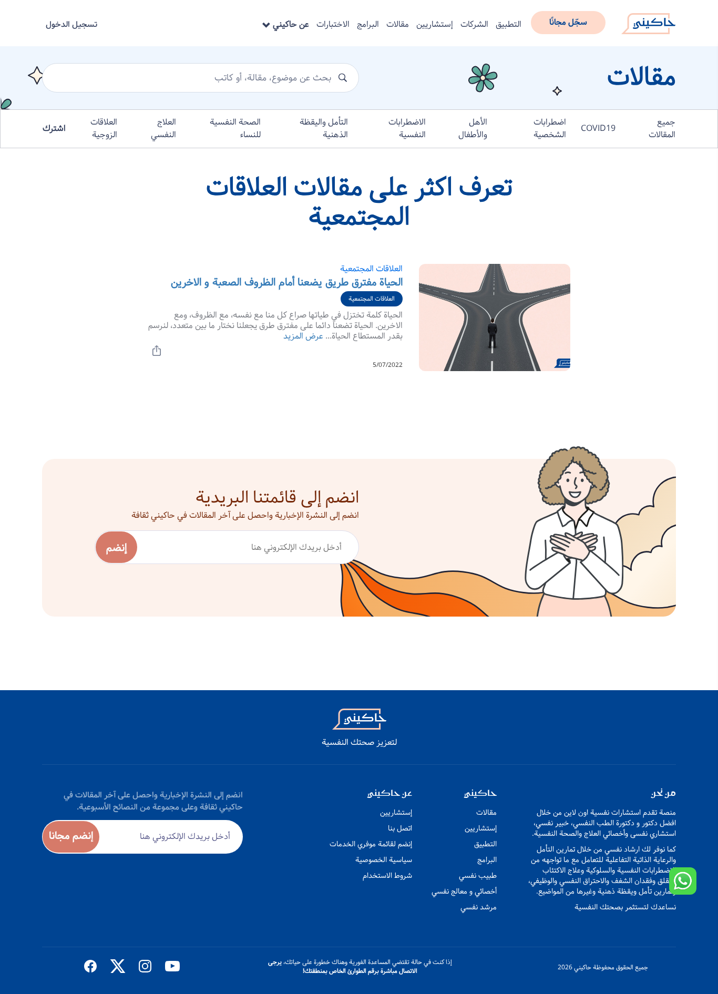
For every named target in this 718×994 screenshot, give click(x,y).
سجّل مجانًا (568, 22)
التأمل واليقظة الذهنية (324, 128)
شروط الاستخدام (387, 876)
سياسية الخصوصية (383, 860)
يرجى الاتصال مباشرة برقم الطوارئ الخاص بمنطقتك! (342, 966)
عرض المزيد (303, 336)
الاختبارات (333, 24)
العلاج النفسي (163, 128)
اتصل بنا (400, 828)
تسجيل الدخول (71, 24)
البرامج (368, 24)
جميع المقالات (662, 128)
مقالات (397, 24)
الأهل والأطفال (472, 128)
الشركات (474, 24)
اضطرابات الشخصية (550, 128)
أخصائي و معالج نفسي (464, 891)
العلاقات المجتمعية (371, 268)
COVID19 (598, 128)
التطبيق (508, 24)
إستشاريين (434, 24)
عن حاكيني (290, 24)
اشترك (54, 128)
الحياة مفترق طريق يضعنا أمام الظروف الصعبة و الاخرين (287, 282)
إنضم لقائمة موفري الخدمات (371, 844)
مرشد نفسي (478, 907)
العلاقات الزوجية (103, 128)
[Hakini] (648, 20)
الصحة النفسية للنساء (235, 128)
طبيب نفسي (478, 876)
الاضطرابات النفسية (407, 128)
